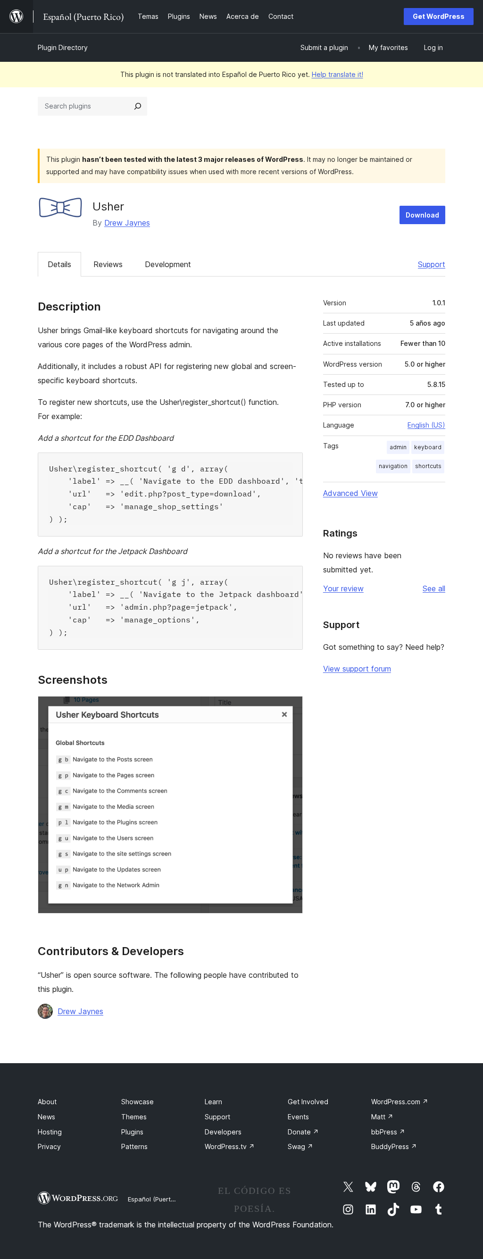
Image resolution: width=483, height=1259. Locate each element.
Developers (223, 1132)
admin (398, 447)
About (47, 1102)
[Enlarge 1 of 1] (290, 708)
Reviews (108, 264)
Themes (134, 1117)
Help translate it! (337, 74)
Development (168, 264)
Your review (343, 588)
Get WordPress (439, 16)
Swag (300, 1146)
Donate (303, 1132)
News (46, 1117)
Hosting (50, 1132)
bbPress (388, 1132)
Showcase (137, 1102)
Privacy (49, 1146)
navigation (393, 466)
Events (298, 1117)
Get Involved (308, 1102)
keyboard (427, 447)
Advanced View (350, 493)
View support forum (357, 668)
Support (431, 264)
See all (434, 588)
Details (59, 264)
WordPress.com (399, 1102)
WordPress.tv (230, 1146)
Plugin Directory (63, 47)
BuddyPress (394, 1146)
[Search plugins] (137, 106)
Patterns (134, 1146)
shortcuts (428, 466)
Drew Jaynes (127, 222)
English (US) (426, 425)
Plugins (132, 1132)
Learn (213, 1102)
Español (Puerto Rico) (159, 1199)
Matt (382, 1117)
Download (422, 215)
